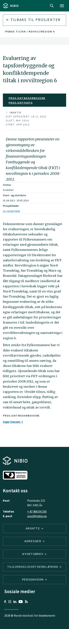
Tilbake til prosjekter (35, 19)
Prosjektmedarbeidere (27, 98)
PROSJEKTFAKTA (21, 102)
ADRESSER (33, 541)
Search (52, 6)
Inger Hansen (12, 422)
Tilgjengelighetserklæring (33, 566)
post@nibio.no (37, 516)
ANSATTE (33, 528)
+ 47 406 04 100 (37, 511)
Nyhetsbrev (33, 554)
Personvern (33, 579)
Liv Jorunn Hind (11, 211)
